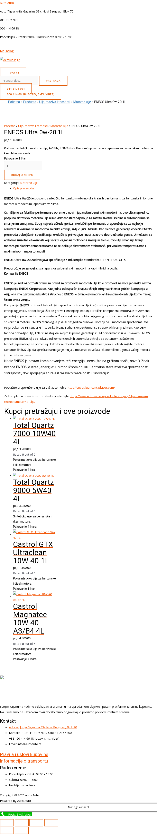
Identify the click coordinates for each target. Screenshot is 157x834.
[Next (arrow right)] (22, 830)
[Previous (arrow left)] (7, 830)
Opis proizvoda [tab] (23, 188)
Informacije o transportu (24, 761)
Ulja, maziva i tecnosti (33, 126)
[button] (78, 66)
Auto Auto (7, 3)
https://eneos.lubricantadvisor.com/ (91, 387)
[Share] (36, 822)
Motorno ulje (59, 126)
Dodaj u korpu (22, 175)
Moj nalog (7, 51)
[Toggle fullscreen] (22, 822)
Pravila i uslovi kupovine (24, 754)
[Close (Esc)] (51, 822)
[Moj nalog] (1, 45)
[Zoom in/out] (7, 822)
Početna (14, 102)
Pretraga (53, 81)
